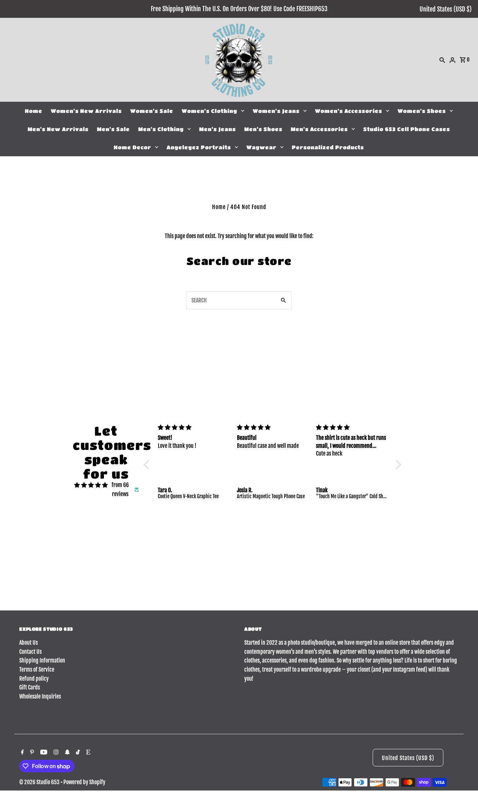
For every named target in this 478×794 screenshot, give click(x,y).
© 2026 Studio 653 (40, 782)
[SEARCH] (442, 59)
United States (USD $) (446, 9)
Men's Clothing (161, 129)
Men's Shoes (263, 129)
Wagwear (261, 147)
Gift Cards (29, 687)
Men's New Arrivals (58, 129)
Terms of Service (36, 669)
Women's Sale (151, 111)
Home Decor (132, 147)
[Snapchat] (304, 581)
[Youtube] (277, 581)
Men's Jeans (217, 129)
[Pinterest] (264, 581)
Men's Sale (113, 129)
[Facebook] (252, 581)
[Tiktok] (317, 581)
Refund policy (34, 678)
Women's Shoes (422, 111)
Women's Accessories (348, 111)
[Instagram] (291, 581)
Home (33, 111)
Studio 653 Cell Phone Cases (406, 129)
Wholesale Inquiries (40, 696)
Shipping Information (42, 660)
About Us (28, 642)
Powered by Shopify (84, 782)
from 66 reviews (120, 489)
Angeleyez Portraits (199, 147)
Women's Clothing (209, 111)
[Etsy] (329, 581)
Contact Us (30, 651)
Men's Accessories (319, 129)
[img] (91, 485)
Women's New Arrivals (86, 111)
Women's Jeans (276, 111)
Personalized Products (328, 147)
